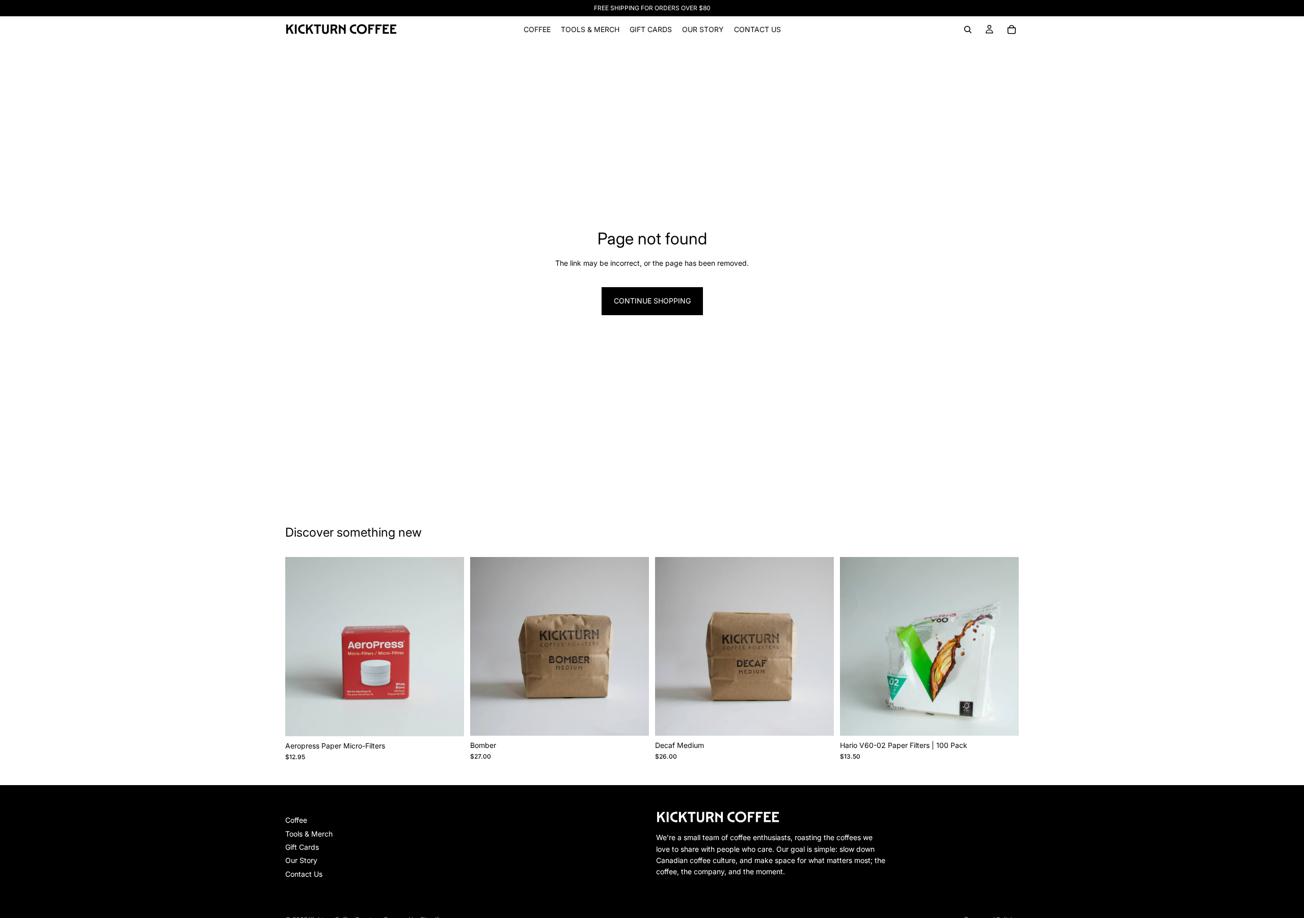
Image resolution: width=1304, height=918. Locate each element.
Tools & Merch (309, 833)
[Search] (968, 29)
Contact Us (303, 874)
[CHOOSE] (633, 720)
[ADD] (448, 720)
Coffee (296, 820)
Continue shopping (652, 300)
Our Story (301, 860)
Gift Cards (302, 847)
